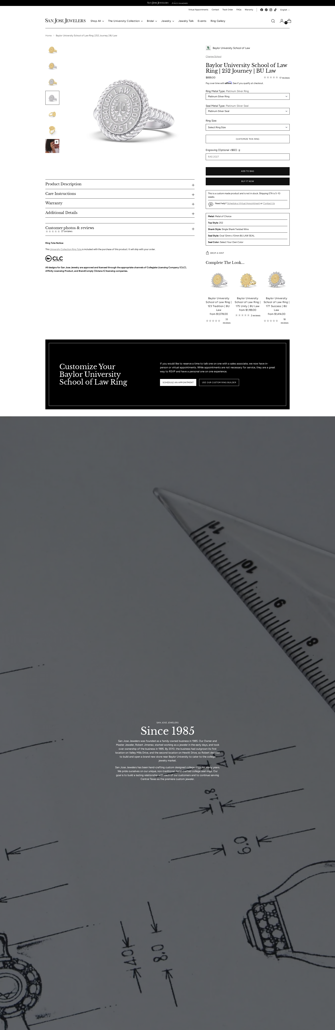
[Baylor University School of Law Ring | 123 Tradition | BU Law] (219, 280)
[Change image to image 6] (52, 130)
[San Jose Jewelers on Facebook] (261, 9)
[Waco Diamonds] (180, 3)
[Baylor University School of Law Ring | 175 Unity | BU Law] (248, 280)
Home (48, 35)
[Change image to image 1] (52, 50)
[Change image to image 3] (52, 82)
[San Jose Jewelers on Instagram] (270, 9)
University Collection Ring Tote (66, 249)
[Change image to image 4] (52, 98)
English (283, 10)
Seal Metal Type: (227, 105)
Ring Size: (211, 120)
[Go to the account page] (280, 20)
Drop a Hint (217, 253)
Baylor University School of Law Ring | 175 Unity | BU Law (248, 302)
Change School (213, 56)
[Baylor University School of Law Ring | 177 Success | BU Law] (276, 280)
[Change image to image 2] (52, 66)
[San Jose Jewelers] (157, 3)
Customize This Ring (247, 139)
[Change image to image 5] (52, 114)
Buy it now (247, 181)
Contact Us (269, 203)
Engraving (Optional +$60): (221, 150)
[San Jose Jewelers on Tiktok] (275, 9)
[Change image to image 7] (52, 146)
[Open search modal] (273, 20)
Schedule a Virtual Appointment (243, 203)
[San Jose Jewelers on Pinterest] (266, 9)
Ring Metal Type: (227, 91)
